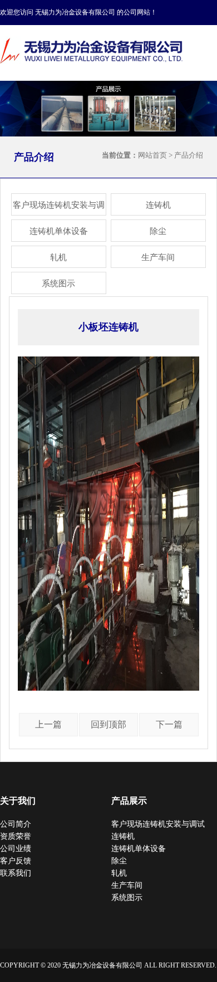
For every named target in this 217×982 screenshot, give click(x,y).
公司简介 (15, 824)
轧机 (58, 257)
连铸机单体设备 (58, 231)
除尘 (158, 231)
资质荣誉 (15, 836)
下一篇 (169, 724)
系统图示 (58, 283)
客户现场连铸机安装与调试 (59, 208)
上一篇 (48, 724)
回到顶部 (108, 724)
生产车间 (158, 257)
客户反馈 (15, 861)
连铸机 (158, 205)
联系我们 (15, 873)
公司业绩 (15, 848)
